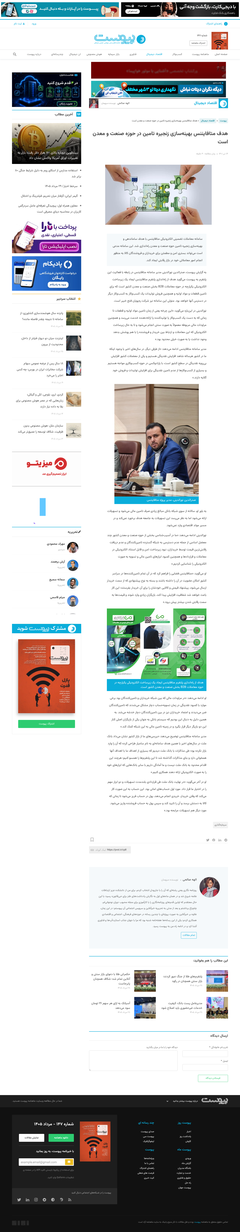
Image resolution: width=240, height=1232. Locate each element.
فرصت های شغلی (145, 1173)
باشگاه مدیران (184, 1168)
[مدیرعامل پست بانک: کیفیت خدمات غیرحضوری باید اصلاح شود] (217, 1018)
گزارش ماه (186, 1163)
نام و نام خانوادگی (219, 1047)
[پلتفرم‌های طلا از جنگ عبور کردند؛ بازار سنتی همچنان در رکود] (217, 991)
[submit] (69, 1162)
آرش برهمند (58, 562)
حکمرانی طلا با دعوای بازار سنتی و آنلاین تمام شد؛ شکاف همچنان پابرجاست (111, 979)
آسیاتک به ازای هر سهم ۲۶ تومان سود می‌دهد (110, 1005)
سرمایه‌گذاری (220, 825)
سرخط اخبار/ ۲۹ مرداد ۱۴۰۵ (61, 186)
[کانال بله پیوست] (60, 9)
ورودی (188, 1158)
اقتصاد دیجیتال (205, 103)
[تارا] (46, 236)
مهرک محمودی (56, 544)
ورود (34, 24)
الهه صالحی (115, 103)
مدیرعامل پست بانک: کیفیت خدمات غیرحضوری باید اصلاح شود (181, 1005)
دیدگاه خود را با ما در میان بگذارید (162, 1047)
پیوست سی (148, 1136)
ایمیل (225, 1061)
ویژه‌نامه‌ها (149, 1158)
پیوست (223, 120)
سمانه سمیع (57, 579)
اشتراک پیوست (46, 724)
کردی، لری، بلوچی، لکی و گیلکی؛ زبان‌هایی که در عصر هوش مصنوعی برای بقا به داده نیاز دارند (39, 400)
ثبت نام (18, 24)
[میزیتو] (46, 469)
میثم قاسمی (57, 597)
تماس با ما (149, 1163)
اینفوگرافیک (148, 1141)
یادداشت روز (185, 1136)
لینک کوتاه (101, 849)
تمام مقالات (189, 935)
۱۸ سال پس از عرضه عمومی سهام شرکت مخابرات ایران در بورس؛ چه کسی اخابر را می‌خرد (40, 369)
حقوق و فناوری (184, 1178)
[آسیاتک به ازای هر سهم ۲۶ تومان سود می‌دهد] (145, 1018)
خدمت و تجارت (184, 1173)
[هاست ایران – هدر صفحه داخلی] (158, 89)
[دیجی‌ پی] (180, 9)
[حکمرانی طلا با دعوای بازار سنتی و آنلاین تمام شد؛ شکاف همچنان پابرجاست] (145, 991)
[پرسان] (158, 70)
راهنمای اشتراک (214, 24)
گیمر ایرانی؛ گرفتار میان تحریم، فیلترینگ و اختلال (49, 196)
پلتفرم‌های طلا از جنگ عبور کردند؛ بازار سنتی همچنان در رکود (182, 979)
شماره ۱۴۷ (202, 36)
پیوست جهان (184, 1188)
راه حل (188, 1183)
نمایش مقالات (32, 1138)
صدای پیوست (147, 1132)
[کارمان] (46, 506)
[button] (15, 54)
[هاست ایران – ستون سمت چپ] (46, 89)
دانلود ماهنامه (61, 1138)
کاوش (188, 1141)
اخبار (189, 1132)
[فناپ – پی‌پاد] (46, 273)
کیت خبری (149, 1178)
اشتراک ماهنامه (198, 43)
